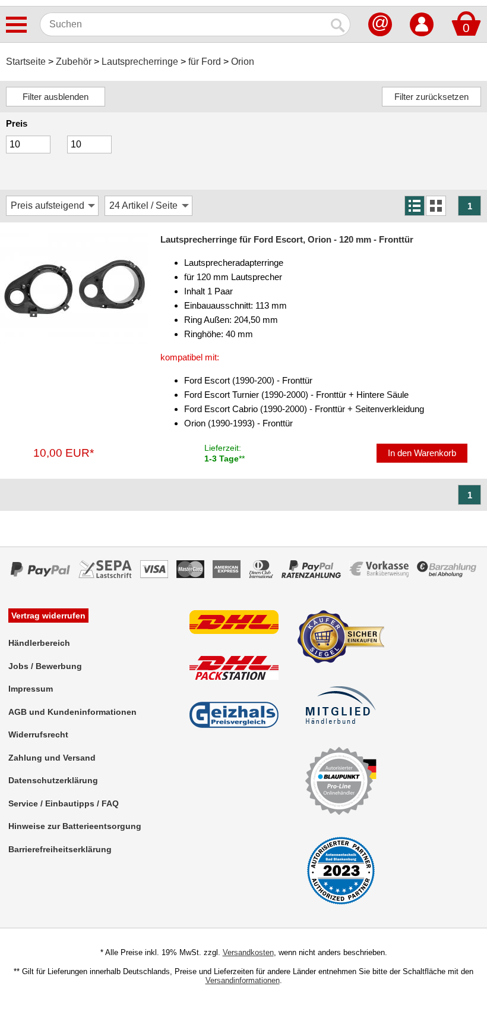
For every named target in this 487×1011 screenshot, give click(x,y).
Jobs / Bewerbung (45, 666)
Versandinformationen (242, 980)
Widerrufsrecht (38, 734)
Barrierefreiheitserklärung (60, 849)
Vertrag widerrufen (48, 615)
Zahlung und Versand (52, 757)
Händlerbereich (39, 643)
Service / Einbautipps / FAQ (63, 803)
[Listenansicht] (414, 205)
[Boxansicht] (435, 205)
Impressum (30, 688)
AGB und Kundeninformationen (72, 712)
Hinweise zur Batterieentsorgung (74, 826)
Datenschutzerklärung (53, 780)
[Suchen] (338, 24)
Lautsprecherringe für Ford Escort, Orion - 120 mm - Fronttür (286, 239)
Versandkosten (248, 952)
